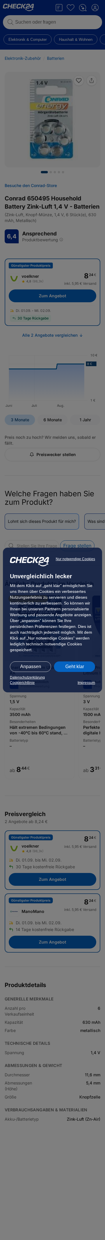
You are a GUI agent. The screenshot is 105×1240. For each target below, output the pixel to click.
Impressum (86, 683)
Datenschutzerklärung (27, 677)
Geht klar (74, 666)
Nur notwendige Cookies (75, 559)
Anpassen (30, 666)
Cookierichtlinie (22, 683)
